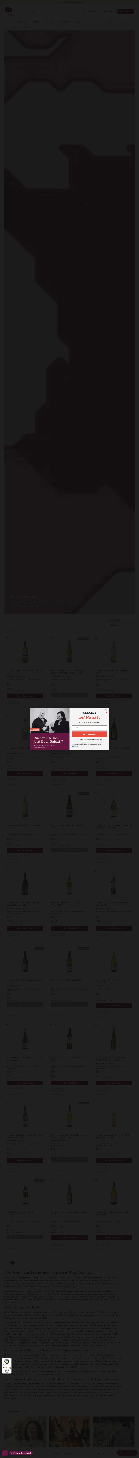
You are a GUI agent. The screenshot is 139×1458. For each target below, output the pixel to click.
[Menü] (10, 1359)
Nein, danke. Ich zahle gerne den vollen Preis (89, 739)
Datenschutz (75, 746)
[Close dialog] (106, 711)
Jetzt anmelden (89, 734)
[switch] (7, 1371)
